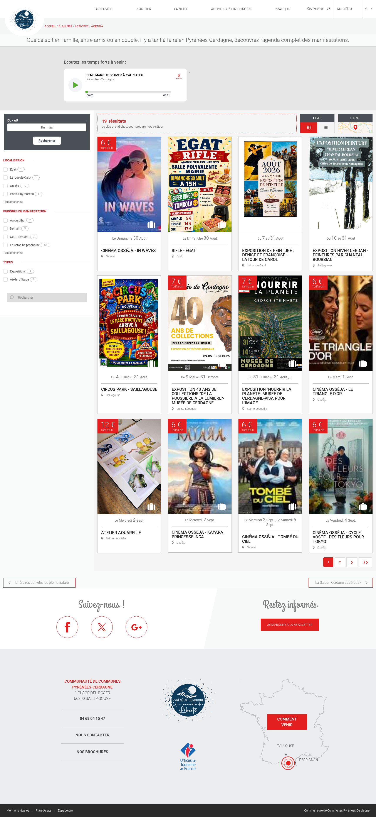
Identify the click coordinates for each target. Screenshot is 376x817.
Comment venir (287, 722)
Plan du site (43, 810)
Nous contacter (92, 735)
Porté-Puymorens (24, 194)
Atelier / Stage (22, 279)
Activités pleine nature (231, 9)
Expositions (20, 271)
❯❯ (365, 562)
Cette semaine (22, 237)
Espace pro (65, 810)
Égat (16, 169)
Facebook (67, 627)
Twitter (102, 627)
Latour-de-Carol (23, 177)
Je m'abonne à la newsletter (289, 624)
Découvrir (103, 9)
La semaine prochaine (28, 245)
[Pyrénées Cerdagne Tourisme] (24, 19)
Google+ (136, 627)
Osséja (18, 186)
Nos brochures (92, 751)
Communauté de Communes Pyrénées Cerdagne (336, 810)
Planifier (143, 9)
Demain (18, 228)
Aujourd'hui (20, 220)
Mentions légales (18, 810)
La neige (181, 9)
